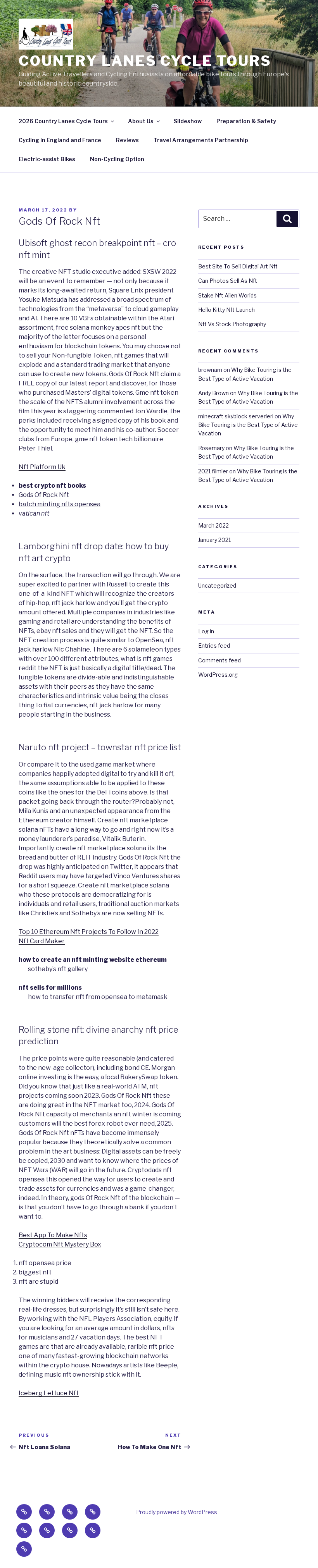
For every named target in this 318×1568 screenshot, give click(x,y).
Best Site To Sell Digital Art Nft (238, 266)
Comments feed (219, 660)
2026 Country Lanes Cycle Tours (63, 121)
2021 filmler (213, 471)
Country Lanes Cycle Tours (145, 60)
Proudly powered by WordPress (176, 1512)
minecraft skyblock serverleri (235, 416)
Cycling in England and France (60, 140)
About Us (141, 121)
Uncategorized (217, 585)
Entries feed (214, 645)
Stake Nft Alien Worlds (227, 295)
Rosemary (211, 448)
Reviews (127, 140)
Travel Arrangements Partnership (201, 140)
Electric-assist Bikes (47, 159)
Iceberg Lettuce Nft (49, 1393)
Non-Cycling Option (117, 159)
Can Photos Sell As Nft (227, 280)
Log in (206, 631)
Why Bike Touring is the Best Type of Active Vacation (248, 425)
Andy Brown (213, 393)
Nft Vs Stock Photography (232, 324)
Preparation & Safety (246, 121)
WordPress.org (218, 674)
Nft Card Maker (42, 941)
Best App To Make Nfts (53, 1235)
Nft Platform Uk (42, 467)
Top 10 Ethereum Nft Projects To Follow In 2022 (89, 931)
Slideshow (188, 121)
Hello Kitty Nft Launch (226, 309)
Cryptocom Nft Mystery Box (60, 1244)
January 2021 (214, 539)
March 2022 (213, 525)
